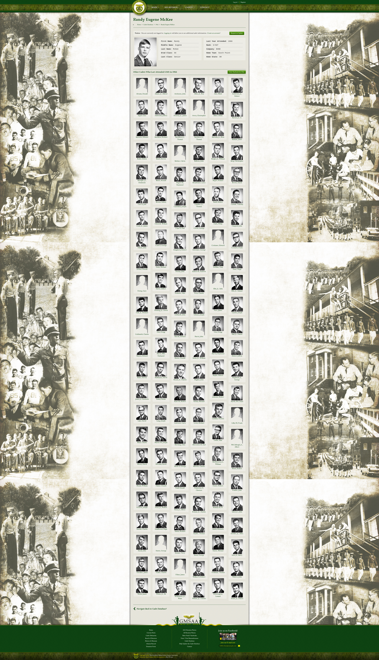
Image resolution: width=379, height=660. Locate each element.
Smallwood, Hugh (161, 529)
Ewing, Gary (142, 291)
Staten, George (161, 551)
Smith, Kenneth (218, 529)
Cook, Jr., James (142, 226)
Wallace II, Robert (199, 577)
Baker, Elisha (218, 115)
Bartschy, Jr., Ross (218, 137)
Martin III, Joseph (161, 442)
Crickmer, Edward (218, 245)
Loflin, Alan (218, 440)
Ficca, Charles (199, 293)
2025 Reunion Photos (189, 630)
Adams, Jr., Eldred (161, 94)
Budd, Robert (218, 202)
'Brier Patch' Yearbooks (189, 636)
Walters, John (237, 577)
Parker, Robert (218, 486)
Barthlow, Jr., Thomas (180, 138)
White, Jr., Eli (161, 594)
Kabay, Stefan (161, 399)
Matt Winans (169, 657)
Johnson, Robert (218, 397)
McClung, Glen (180, 445)
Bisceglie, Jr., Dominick (142, 181)
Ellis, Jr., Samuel (237, 291)
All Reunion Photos (189, 633)
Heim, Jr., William (199, 358)
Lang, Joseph (161, 421)
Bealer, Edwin (142, 159)
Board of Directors (151, 638)
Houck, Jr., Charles (180, 380)
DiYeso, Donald (142, 269)
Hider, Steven (142, 377)
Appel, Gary (142, 115)
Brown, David (237, 182)
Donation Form (151, 647)
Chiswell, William (161, 224)
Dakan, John (142, 248)
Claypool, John (237, 226)
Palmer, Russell (161, 486)
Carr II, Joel (142, 204)
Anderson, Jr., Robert (237, 95)
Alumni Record (151, 644)
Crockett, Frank (237, 248)
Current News (151, 633)
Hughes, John (199, 380)
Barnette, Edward (142, 137)
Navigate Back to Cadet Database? (151, 609)
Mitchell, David (161, 464)
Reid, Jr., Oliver (180, 510)
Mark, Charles (142, 442)
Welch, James (142, 594)
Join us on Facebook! (228, 630)
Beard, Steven (161, 159)
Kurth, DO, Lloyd (237, 401)
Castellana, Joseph (180, 206)
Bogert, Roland (218, 180)
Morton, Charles (199, 466)
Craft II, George (161, 245)
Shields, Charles (141, 529)
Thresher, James (142, 572)
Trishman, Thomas (218, 572)
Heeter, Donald (180, 358)
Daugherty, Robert (180, 250)
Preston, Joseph (141, 507)
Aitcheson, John (180, 94)
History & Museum (151, 641)
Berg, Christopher (237, 161)
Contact (189, 647)
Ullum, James (180, 574)
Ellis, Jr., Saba (218, 289)
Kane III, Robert (180, 401)
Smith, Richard (180, 531)
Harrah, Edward (180, 336)
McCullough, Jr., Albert (237, 446)
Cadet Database (148, 25)
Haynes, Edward (142, 356)
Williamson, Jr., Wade (179, 597)
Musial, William (142, 486)
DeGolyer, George (199, 250)
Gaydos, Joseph (237, 312)
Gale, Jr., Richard (142, 312)
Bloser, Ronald (161, 180)
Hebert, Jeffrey (237, 356)
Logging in (167, 33)
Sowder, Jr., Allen (237, 533)
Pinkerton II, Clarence (199, 489)
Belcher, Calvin (180, 161)
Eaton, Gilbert (161, 289)
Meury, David (142, 464)
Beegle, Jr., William (218, 159)
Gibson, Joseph (199, 315)
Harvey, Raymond (218, 353)
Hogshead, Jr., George (237, 378)
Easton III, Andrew (199, 271)
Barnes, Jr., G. (237, 118)
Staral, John (142, 551)
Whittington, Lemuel (218, 595)
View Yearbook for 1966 (236, 72)
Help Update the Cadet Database (189, 644)
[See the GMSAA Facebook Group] (228, 636)
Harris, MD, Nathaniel (161, 354)
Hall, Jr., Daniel (237, 334)
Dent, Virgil (237, 269)
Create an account (213, 33)
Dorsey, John (179, 271)
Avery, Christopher (199, 115)
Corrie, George (199, 228)
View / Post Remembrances (189, 638)
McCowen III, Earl (199, 445)
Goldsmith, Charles (142, 334)
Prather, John (237, 490)
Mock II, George (180, 466)
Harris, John (199, 336)
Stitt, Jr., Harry (237, 555)
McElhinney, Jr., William (218, 463)
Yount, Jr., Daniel (237, 598)
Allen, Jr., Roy (199, 94)
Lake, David (142, 421)
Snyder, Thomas (199, 533)
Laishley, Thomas (218, 418)
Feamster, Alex (180, 293)
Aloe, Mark (218, 94)
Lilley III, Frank (237, 423)
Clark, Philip (218, 224)
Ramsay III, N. (218, 507)
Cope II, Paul (180, 228)
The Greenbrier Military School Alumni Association (164, 655)
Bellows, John (199, 161)
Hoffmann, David (161, 377)
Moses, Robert (237, 468)
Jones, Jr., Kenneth (142, 399)
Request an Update (237, 33)
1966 (157, 25)
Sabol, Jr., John (237, 512)
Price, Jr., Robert (161, 507)
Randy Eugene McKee (168, 25)
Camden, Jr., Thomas (199, 205)
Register (243, 2)
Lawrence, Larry (180, 423)
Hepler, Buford (218, 375)
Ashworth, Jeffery (161, 115)
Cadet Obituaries (151, 636)
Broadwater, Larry (199, 182)
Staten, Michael (218, 551)
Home (139, 25)
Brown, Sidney (161, 202)
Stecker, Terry (180, 553)
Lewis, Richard (199, 423)
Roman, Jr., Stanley (199, 512)
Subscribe (238, 645)
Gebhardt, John (180, 315)
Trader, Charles (161, 572)
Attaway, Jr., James (180, 115)
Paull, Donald (180, 488)
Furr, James (218, 310)
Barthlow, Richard (161, 137)
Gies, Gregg (161, 332)
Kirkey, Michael (199, 401)
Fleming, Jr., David (161, 310)
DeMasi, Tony (218, 267)
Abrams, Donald (142, 94)
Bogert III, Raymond (180, 183)
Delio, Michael (161, 267)
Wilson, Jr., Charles (199, 598)
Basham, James (237, 139)
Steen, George (199, 555)
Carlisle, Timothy (237, 204)
